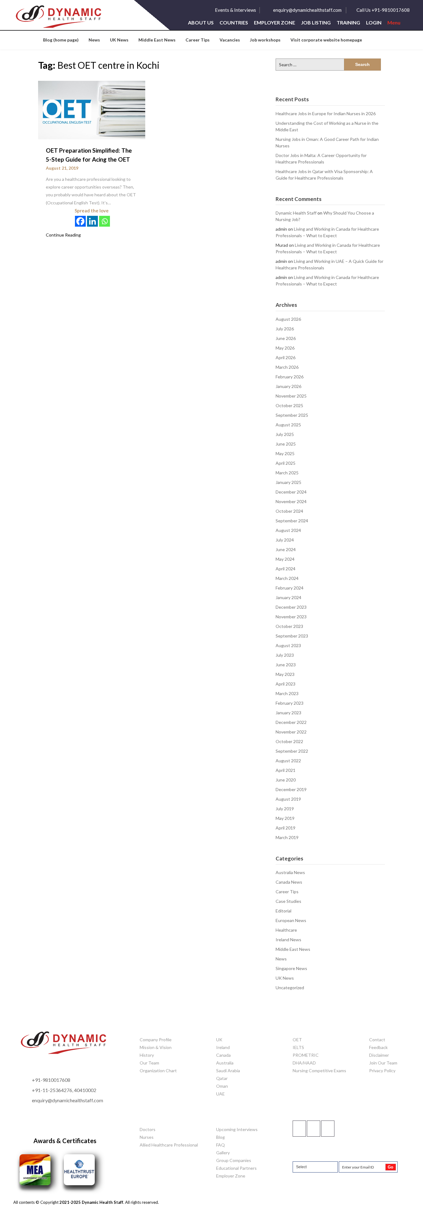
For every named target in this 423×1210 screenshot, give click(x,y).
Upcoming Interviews (237, 1129)
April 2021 (285, 770)
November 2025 (291, 395)
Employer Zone (274, 22)
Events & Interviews (235, 10)
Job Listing (316, 22)
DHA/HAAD (304, 1062)
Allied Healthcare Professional (169, 1144)
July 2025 (285, 434)
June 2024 (286, 549)
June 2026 (286, 338)
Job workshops (265, 39)
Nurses (147, 1137)
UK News (119, 39)
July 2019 (285, 808)
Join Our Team (383, 1062)
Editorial (283, 910)
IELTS (298, 1047)
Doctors (147, 1129)
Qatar (222, 1078)
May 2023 (285, 674)
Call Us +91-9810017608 (383, 10)
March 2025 (287, 472)
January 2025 (288, 482)
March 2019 (287, 837)
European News (291, 920)
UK (219, 1039)
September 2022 (292, 751)
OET (297, 1039)
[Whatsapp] (104, 221)
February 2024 (289, 587)
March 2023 (287, 693)
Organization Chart (158, 1070)
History (147, 1055)
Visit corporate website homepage (326, 39)
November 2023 (291, 616)
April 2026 (285, 357)
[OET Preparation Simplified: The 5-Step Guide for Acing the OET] (91, 110)
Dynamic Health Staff (296, 212)
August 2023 (288, 645)
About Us (201, 22)
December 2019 (291, 789)
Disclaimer (379, 1055)
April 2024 (285, 568)
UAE (220, 1093)
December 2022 (291, 722)
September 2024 (292, 520)
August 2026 (288, 319)
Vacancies (230, 39)
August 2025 (288, 424)
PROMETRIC (306, 1055)
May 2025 (285, 453)
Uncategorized (290, 987)
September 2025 (292, 415)
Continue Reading (63, 234)
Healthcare (286, 930)
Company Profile (156, 1039)
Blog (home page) (61, 39)
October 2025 (289, 405)
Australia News (290, 872)
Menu (393, 22)
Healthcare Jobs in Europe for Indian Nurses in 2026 (326, 113)
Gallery (223, 1152)
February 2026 (289, 376)
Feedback (378, 1047)
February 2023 (289, 703)
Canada (223, 1055)
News (94, 39)
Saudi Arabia (228, 1070)
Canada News (289, 882)
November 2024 (291, 501)
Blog (220, 1137)
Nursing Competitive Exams (319, 1070)
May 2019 (285, 818)
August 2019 (288, 799)
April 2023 (285, 683)
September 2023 (292, 635)
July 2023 (285, 655)
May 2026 (285, 347)
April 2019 (285, 827)
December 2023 (291, 607)
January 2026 (288, 386)
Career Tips (197, 39)
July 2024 (285, 539)
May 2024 (285, 559)
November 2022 (291, 731)
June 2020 (286, 779)
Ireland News (288, 939)
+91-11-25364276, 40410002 (64, 1090)
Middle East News (157, 39)
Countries (234, 22)
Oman (222, 1086)
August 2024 (288, 530)
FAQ (220, 1144)
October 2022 (289, 741)
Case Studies (288, 901)
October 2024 (289, 511)
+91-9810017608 (51, 1080)
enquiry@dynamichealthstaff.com (307, 10)
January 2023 (288, 712)
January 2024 (288, 597)
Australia (224, 1062)
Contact (377, 1039)
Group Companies (233, 1160)
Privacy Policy (382, 1070)
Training (348, 22)
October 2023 (289, 626)
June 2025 (286, 443)
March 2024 (287, 578)
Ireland (223, 1047)
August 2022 (288, 760)
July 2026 (285, 328)
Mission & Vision (156, 1047)
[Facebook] (80, 221)
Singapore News (291, 968)
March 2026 (287, 367)
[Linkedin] (92, 221)
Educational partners (236, 1168)
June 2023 (286, 664)
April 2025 (285, 463)
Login (374, 22)
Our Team (149, 1062)
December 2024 (291, 491)
